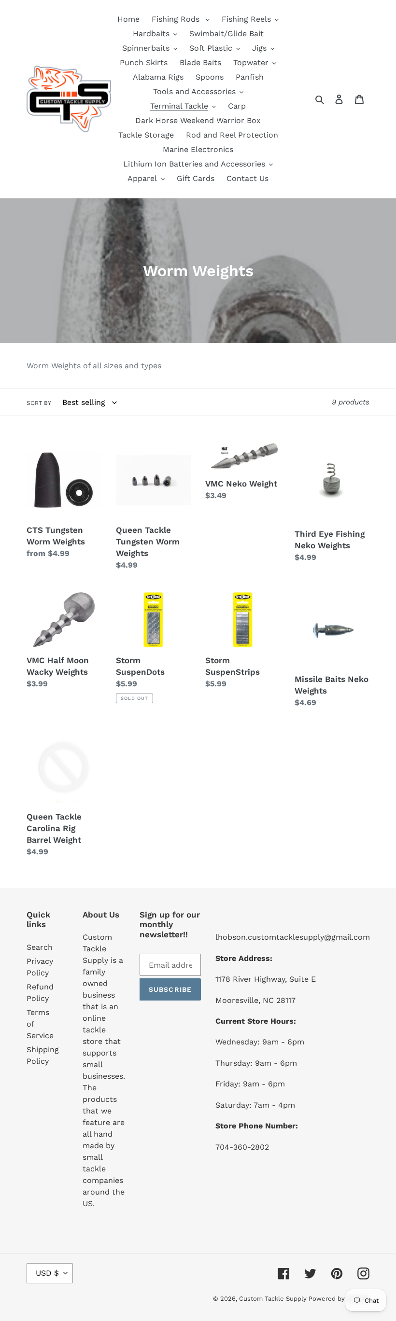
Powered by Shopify (339, 1298)
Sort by (39, 403)
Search (40, 947)
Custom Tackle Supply (274, 1298)
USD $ (47, 1273)
